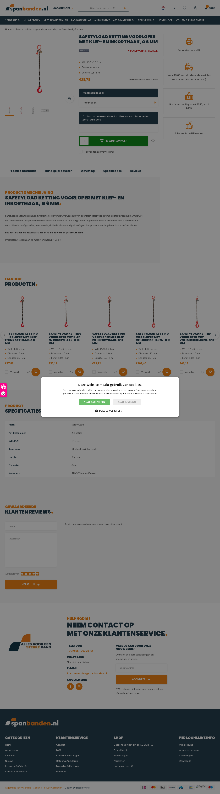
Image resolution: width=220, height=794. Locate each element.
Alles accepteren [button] (94, 401)
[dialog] (110, 397)
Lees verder (151, 393)
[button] (110, 411)
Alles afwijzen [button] (127, 401)
